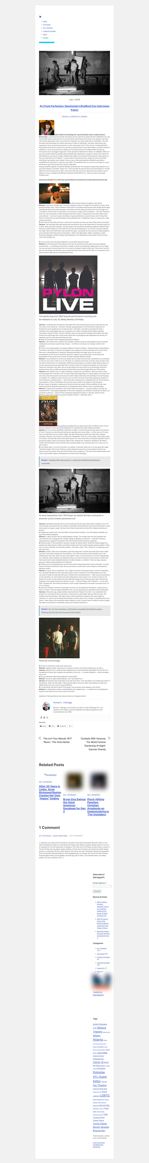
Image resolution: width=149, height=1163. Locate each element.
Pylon (106, 1108)
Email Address (100, 883)
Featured (104, 1081)
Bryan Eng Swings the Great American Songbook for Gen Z (74, 805)
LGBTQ (105, 1095)
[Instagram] (44, 718)
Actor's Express (100, 1024)
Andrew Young (106, 1032)
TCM (105, 1114)
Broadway (101, 1047)
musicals (103, 1102)
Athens (96, 1035)
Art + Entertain (48, 28)
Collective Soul (98, 1056)
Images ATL (101, 968)
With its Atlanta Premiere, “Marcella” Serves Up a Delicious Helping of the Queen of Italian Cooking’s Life (103, 908)
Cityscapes (46, 24)
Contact (45, 37)
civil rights (102, 1052)
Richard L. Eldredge (69, 116)
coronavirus (98, 1059)
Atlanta (98, 1039)
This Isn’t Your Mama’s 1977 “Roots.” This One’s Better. (57, 740)
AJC (94, 1028)
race (94, 1111)
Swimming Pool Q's (98, 1114)
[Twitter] (47, 718)
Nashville (96, 1105)
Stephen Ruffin (100, 1111)
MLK (99, 1102)
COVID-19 (98, 1062)
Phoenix (102, 1108)
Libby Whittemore (98, 1099)
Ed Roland (101, 1068)
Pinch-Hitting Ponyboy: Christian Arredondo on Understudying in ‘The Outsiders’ (98, 807)
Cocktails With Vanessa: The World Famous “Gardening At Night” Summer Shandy (93, 744)
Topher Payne (98, 1120)
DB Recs (103, 1065)
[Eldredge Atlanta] (51, 11)
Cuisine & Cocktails (49, 31)
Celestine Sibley (101, 1049)
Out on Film (104, 1105)
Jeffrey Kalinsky (97, 1092)
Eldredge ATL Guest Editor (100, 1077)
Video (99, 971)
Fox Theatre (100, 1085)
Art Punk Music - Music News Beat (53, 836)
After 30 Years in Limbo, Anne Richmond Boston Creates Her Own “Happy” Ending (50, 792)
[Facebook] (41, 718)
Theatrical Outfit (99, 1118)
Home (45, 21)
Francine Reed (98, 1089)
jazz (105, 1089)
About (45, 34)
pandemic (96, 1108)
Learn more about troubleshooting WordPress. (99, 1145)
